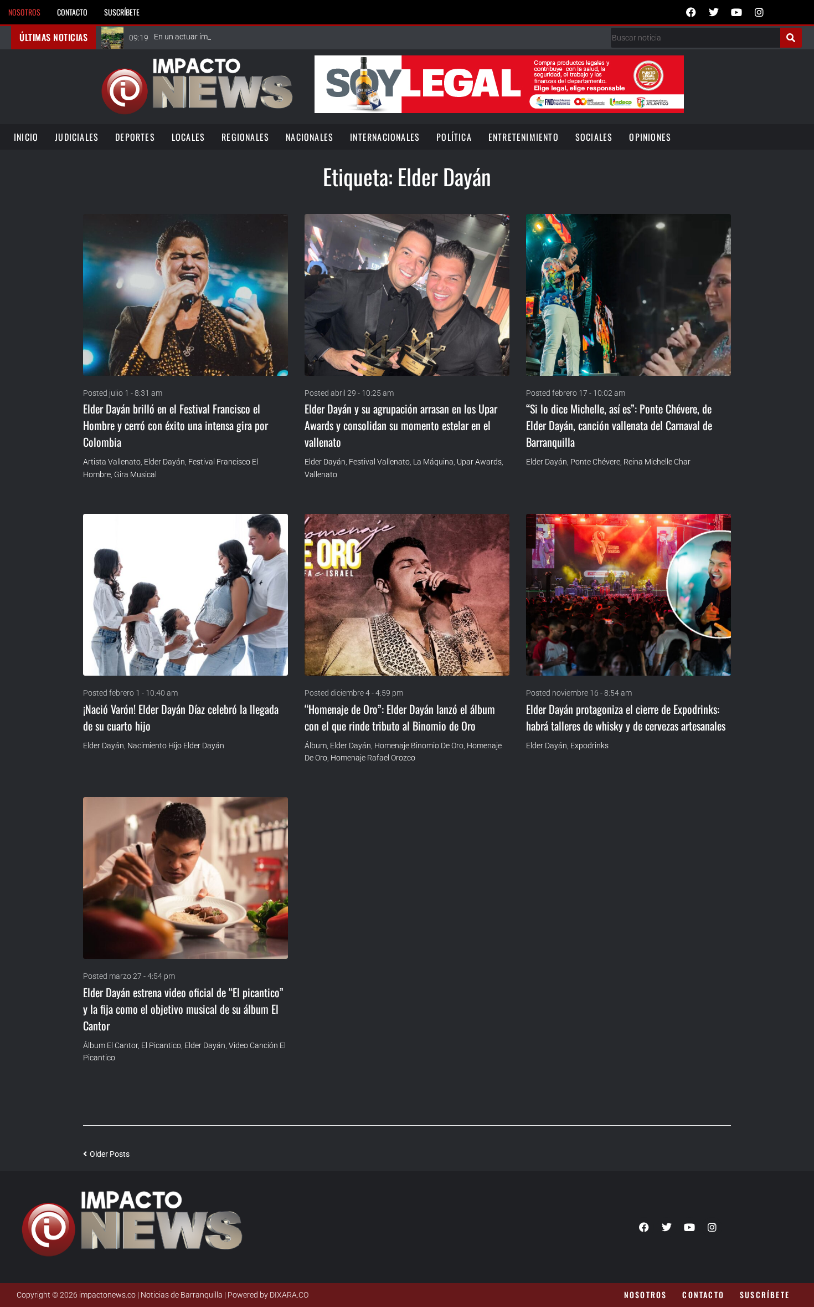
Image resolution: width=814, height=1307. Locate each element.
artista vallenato (112, 461)
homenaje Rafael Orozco (373, 757)
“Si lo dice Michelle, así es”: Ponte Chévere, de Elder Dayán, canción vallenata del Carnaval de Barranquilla (619, 425)
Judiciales (77, 137)
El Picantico (161, 1045)
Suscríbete (122, 12)
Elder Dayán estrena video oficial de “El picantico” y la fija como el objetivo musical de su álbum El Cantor (183, 1009)
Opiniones (650, 137)
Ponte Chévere (595, 461)
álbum (316, 745)
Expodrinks (589, 745)
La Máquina (433, 461)
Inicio (26, 137)
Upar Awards (479, 461)
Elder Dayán (164, 461)
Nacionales (309, 137)
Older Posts (106, 1154)
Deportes (135, 137)
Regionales (245, 137)
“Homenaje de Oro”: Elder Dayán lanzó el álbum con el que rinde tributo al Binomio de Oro (400, 717)
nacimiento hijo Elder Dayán (175, 745)
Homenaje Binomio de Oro (418, 745)
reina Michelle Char (657, 461)
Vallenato (321, 474)
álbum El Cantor (110, 1045)
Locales (188, 137)
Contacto (72, 12)
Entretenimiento (523, 137)
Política (454, 137)
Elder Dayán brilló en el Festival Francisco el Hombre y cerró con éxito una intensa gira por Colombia (175, 425)
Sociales (594, 137)
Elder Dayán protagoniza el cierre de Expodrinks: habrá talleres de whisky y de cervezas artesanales (625, 717)
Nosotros (24, 12)
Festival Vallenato (379, 461)
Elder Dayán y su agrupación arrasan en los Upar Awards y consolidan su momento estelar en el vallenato (401, 425)
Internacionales (385, 137)
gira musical (135, 474)
